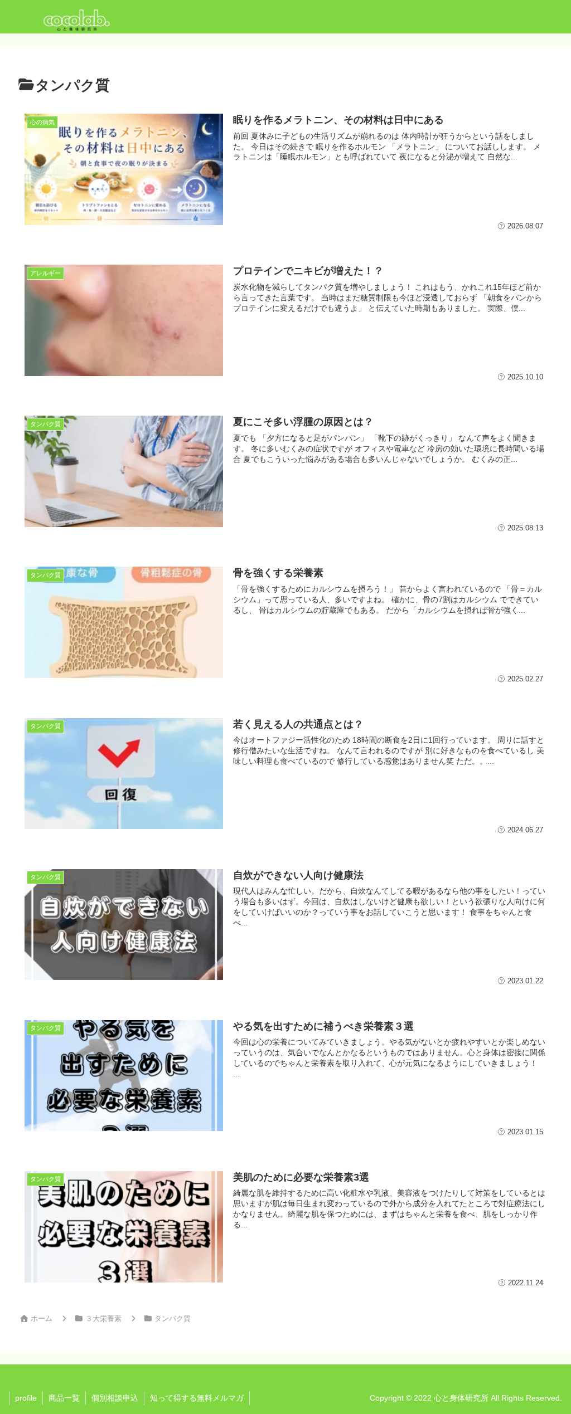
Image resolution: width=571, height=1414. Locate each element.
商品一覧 (64, 1397)
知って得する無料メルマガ (197, 1397)
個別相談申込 (114, 1397)
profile (26, 1397)
